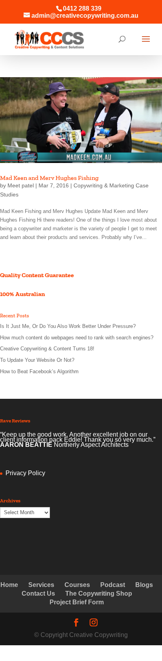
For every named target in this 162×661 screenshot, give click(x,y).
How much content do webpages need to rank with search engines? (76, 338)
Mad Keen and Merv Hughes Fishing (49, 177)
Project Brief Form (77, 602)
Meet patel (20, 185)
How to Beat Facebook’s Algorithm (39, 371)
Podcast (112, 584)
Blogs (144, 584)
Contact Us (38, 593)
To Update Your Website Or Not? (37, 360)
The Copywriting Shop (98, 593)
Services (41, 584)
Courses (77, 584)
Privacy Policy (25, 473)
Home (9, 584)
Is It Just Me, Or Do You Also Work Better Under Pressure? (68, 326)
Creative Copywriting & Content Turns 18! (47, 349)
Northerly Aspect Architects (91, 444)
